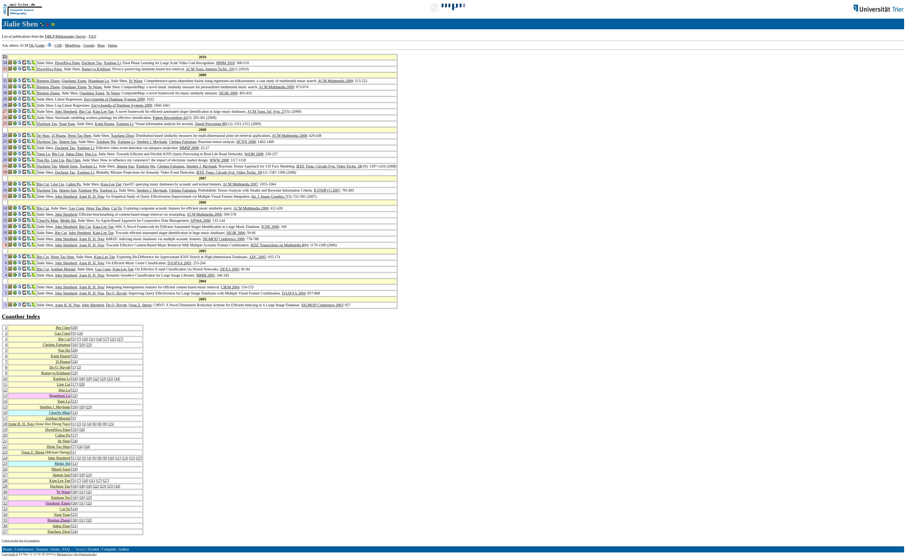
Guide (40, 45)
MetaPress (72, 45)
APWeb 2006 (200, 221)
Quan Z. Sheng (140, 305)
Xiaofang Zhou (122, 136)
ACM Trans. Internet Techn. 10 (209, 69)
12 (5, 390)
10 (85, 339)
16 (74, 345)
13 (5, 396)
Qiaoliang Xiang (74, 81)
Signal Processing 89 (210, 124)
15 (5, 407)
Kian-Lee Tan (103, 111)
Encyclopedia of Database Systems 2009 (114, 99)
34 (117, 379)
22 (96, 379)
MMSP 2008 (189, 148)
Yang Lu (43, 154)
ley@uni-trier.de (85, 554)
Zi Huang (58, 136)
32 (74, 396)
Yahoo (112, 45)
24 (74, 362)
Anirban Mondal (62, 269)
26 (5, 469)
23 (89, 345)
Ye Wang (135, 81)
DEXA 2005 (229, 269)
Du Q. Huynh (116, 293)
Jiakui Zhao (74, 154)
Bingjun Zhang (48, 81)
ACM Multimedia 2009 (335, 81)
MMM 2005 (205, 275)
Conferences (24, 549)
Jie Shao (43, 136)
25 (74, 356)
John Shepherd (66, 111)
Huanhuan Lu (98, 81)
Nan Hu (43, 160)
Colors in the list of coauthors (21, 540)
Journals (42, 549)
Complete (109, 549)
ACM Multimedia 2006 (250, 208)
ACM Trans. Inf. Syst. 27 (266, 111)
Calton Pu (73, 184)
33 (74, 373)
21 (113, 339)
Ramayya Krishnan (96, 69)
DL (31, 45)
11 (92, 339)
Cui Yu (116, 208)
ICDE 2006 (270, 227)
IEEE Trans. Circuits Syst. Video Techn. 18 (328, 166)
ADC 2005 (257, 257)
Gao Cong (76, 208)
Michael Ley (65, 554)
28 (5, 481)
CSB (58, 45)
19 (82, 345)
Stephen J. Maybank (152, 142)
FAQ (92, 36)
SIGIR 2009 (228, 93)
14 (80, 333)
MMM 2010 (225, 63)
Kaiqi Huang (104, 124)
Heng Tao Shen (79, 136)
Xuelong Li (112, 63)
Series (55, 549)
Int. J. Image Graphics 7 (269, 196)
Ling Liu (57, 160)
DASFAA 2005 (179, 263)
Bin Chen (73, 160)
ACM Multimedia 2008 (289, 136)
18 (82, 379)
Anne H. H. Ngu (91, 196)
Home (7, 549)
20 (74, 328)
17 (106, 339)
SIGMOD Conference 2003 (322, 305)
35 (5, 520)
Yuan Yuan (67, 124)
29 (5, 486)
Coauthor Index (21, 316)
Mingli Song (68, 166)
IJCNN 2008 (246, 142)
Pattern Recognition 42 (170, 118)
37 (5, 532)
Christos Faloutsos (182, 142)
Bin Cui (85, 111)
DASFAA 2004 (294, 293)
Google (88, 45)
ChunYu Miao (47, 221)
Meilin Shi (68, 221)
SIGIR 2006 (235, 233)
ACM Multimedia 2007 (240, 184)
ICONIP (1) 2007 (327, 190)
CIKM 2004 (230, 287)
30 (5, 492)
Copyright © (10, 554)
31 (82, 492)
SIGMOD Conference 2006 (223, 239)
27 (120, 339)
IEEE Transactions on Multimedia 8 (277, 245)
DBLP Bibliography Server (65, 36)
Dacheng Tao (92, 63)
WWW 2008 (219, 160)
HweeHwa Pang (67, 63)
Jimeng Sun (67, 142)
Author (123, 549)
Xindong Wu (106, 142)
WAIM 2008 (253, 154)
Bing (101, 45)
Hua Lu (90, 154)
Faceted (93, 549)
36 (5, 526)
